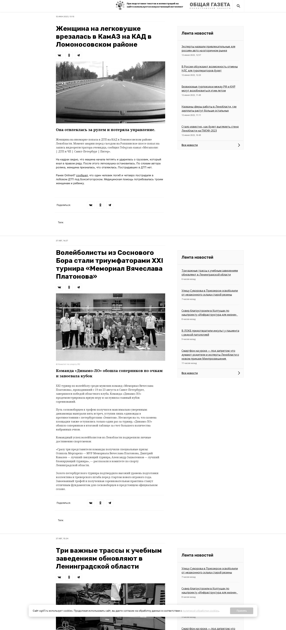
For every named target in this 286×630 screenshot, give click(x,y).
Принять (242, 610)
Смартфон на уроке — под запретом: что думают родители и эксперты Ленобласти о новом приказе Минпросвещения (210, 354)
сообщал (82, 175)
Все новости (190, 145)
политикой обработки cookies (201, 610)
